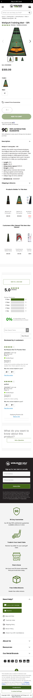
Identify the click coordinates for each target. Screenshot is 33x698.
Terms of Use (25, 684)
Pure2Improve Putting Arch (19, 250)
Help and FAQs (9, 616)
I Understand (16, 687)
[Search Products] (29, 13)
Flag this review (8, 375)
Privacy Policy (23, 498)
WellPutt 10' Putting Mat (19, 212)
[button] (5, 83)
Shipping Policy (10, 624)
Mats (26, 16)
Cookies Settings (16, 691)
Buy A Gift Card (16, 2)
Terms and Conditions (14, 498)
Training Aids (10, 16)
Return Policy (10, 629)
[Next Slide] (31, 1)
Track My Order (10, 620)
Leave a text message (13, 605)
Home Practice (19, 16)
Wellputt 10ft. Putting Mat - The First (8, 212)
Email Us (9, 610)
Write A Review (16, 282)
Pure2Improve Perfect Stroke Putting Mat (8, 250)
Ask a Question (19, 440)
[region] (16, 684)
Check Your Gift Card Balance (15, 633)
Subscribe (16, 486)
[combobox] (16, 13)
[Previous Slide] (1, 1)
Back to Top (16, 416)
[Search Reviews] (27, 330)
